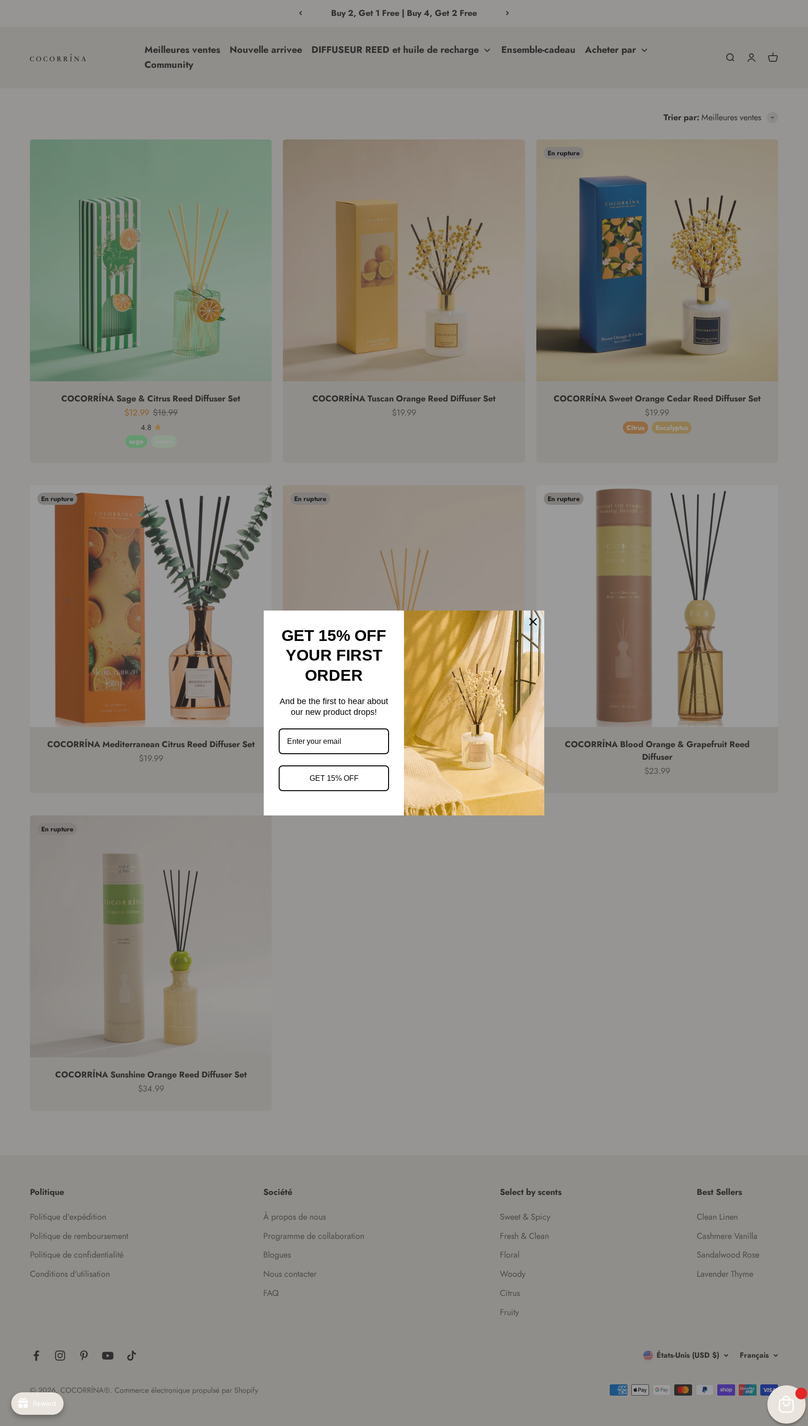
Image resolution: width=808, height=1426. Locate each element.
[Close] (533, 622)
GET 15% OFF (334, 778)
